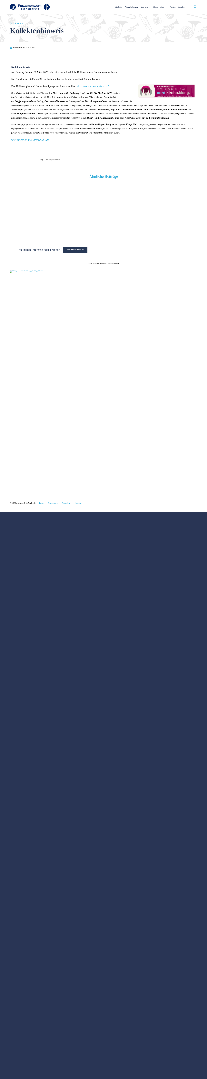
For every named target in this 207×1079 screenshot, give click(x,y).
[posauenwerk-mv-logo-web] (177, 491)
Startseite (118, 7)
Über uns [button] (144, 7)
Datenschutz (66, 503)
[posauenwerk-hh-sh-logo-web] (56, 491)
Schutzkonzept (53, 503)
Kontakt (41, 503)
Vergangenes (16, 23)
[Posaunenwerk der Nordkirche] (30, 7)
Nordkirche (56, 160)
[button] (75, 250)
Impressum (78, 503)
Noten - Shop (158, 7)
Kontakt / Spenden (177, 7)
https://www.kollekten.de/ (92, 86)
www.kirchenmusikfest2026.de (30, 140)
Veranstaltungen (131, 7)
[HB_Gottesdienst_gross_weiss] (82, 270)
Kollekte (49, 160)
